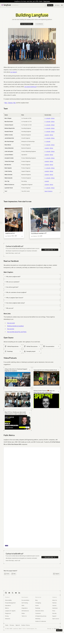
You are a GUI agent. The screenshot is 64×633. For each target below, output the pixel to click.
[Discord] (9, 593)
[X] (12, 593)
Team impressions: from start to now (17, 201)
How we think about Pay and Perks (16, 331)
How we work (11, 323)
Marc (6, 102)
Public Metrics (9, 435)
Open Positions (48, 191)
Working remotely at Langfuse (15, 326)
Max (14, 102)
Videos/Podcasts (10, 358)
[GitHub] (6, 593)
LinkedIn (48, 118)
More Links (7, 313)
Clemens (10, 102)
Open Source (8, 338)
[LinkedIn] (19, 593)
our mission (13, 72)
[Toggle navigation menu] (62, 5)
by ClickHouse (15, 5)
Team (6, 109)
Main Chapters (8, 272)
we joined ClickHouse (30, 86)
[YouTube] (16, 593)
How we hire (10, 329)
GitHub (52, 118)
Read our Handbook (11, 261)
